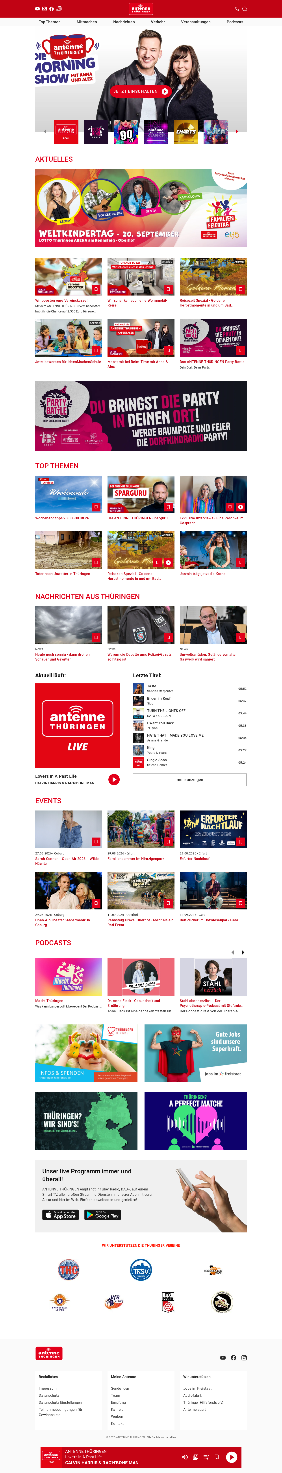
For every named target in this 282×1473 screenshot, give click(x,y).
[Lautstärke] (185, 1457)
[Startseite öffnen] (141, 9)
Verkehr (158, 22)
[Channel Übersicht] (195, 1457)
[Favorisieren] (216, 1457)
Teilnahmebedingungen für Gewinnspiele (60, 1412)
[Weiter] (243, 952)
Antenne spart (194, 1409)
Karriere (117, 1409)
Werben (117, 1417)
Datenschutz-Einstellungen (60, 1402)
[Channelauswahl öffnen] (244, 8)
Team (115, 1395)
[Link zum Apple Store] (60, 1216)
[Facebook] (51, 9)
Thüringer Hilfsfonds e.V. (203, 1402)
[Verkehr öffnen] (59, 8)
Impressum (48, 1388)
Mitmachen (87, 22)
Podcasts (235, 22)
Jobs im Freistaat (197, 1388)
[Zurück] (232, 952)
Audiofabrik (192, 1395)
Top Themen (50, 22)
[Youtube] (37, 9)
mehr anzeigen (190, 779)
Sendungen (120, 1388)
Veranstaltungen (196, 22)
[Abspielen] (232, 1457)
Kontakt (117, 1424)
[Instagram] (44, 9)
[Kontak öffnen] (237, 8)
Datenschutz (49, 1395)
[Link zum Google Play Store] (102, 1216)
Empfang (118, 1402)
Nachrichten (124, 22)
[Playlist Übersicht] (206, 1457)
